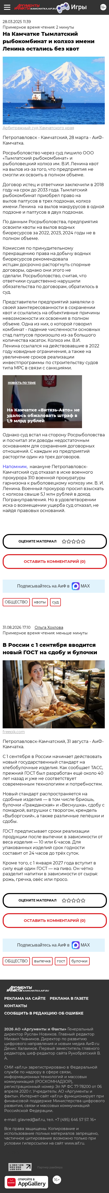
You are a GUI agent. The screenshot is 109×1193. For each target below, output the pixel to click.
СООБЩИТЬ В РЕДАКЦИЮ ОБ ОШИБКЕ (43, 1013)
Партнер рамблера (49, 1167)
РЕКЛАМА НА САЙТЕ (25, 998)
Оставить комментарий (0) (54, 561)
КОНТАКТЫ (15, 1005)
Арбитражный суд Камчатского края (38, 127)
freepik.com (14, 731)
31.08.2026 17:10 (16, 627)
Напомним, (16, 466)
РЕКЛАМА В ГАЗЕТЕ (69, 998)
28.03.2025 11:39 (17, 21)
